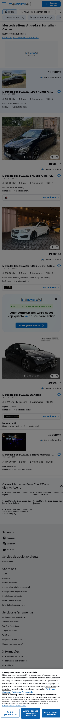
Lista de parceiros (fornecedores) (14, 706)
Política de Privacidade (22, 692)
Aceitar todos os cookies (50, 713)
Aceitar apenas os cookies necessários (30, 713)
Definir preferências (10, 713)
